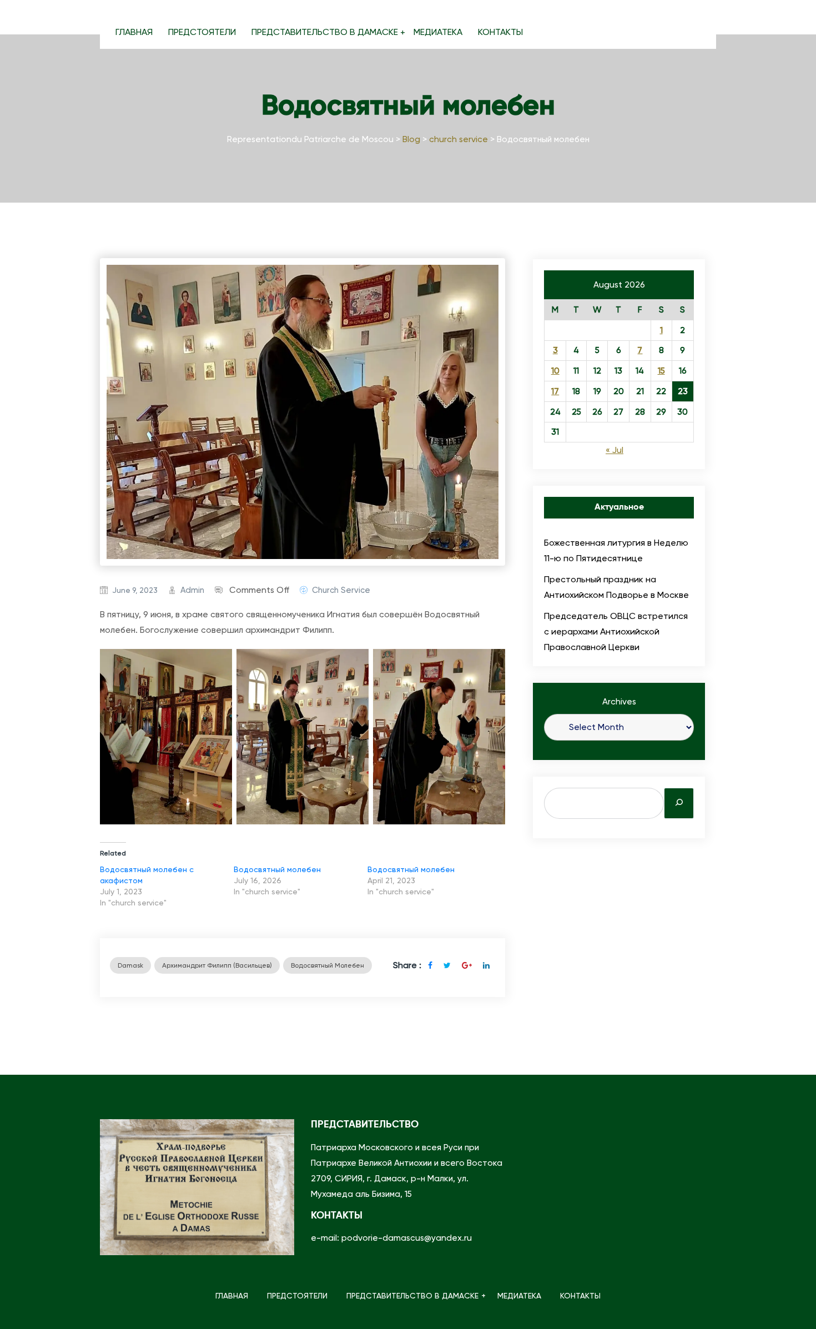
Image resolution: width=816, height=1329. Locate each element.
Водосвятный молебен (277, 869)
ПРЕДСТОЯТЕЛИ (202, 32)
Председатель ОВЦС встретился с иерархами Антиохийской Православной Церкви (616, 631)
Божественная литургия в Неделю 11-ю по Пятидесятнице (616, 550)
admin (192, 590)
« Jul (614, 450)
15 (661, 371)
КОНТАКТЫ (500, 32)
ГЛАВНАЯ (134, 32)
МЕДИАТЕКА (438, 32)
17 (555, 391)
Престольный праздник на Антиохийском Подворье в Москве (616, 587)
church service (341, 590)
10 (555, 371)
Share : (407, 965)
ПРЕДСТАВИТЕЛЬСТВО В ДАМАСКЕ (324, 32)
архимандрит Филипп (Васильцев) (217, 965)
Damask (130, 965)
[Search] (679, 803)
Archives (619, 702)
